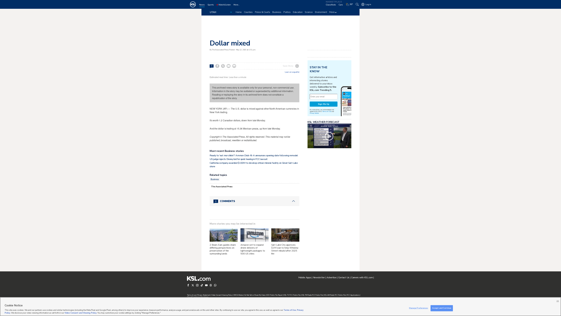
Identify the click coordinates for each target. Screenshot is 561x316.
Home (239, 12)
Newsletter (319, 277)
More (332, 12)
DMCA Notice (238, 295)
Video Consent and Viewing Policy (81, 313)
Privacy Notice (314, 113)
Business (276, 12)
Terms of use (191, 295)
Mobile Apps (304, 277)
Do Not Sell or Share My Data (254, 295)
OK (557, 301)
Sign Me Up (323, 104)
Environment (321, 12)
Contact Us (343, 277)
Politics (287, 12)
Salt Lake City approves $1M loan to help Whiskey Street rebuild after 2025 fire (284, 249)
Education (297, 12)
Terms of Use (326, 111)
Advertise (331, 277)
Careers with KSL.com (362, 277)
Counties (248, 12)
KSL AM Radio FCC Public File (335, 295)
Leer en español (292, 72)
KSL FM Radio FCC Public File (312, 295)
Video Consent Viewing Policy (222, 295)
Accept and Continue (441, 308)
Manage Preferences (418, 308)
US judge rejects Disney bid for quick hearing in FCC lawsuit (238, 159)
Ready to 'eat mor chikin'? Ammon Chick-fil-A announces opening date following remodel (254, 155)
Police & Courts (262, 12)
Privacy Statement (203, 295)
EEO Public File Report (274, 295)
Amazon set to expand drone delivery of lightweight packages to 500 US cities (252, 249)
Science (308, 12)
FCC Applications (353, 295)
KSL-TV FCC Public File (292, 295)
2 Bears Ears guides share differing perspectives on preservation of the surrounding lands (223, 249)
